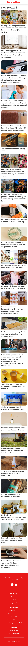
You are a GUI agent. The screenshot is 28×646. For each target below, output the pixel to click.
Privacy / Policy (14, 631)
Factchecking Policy (14, 611)
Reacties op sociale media (14, 623)
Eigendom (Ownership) (14, 620)
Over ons (14, 597)
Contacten (14, 600)
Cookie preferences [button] (14, 634)
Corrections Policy (14, 614)
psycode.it (14, 603)
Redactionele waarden (14, 617)
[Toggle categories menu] (2, 2)
